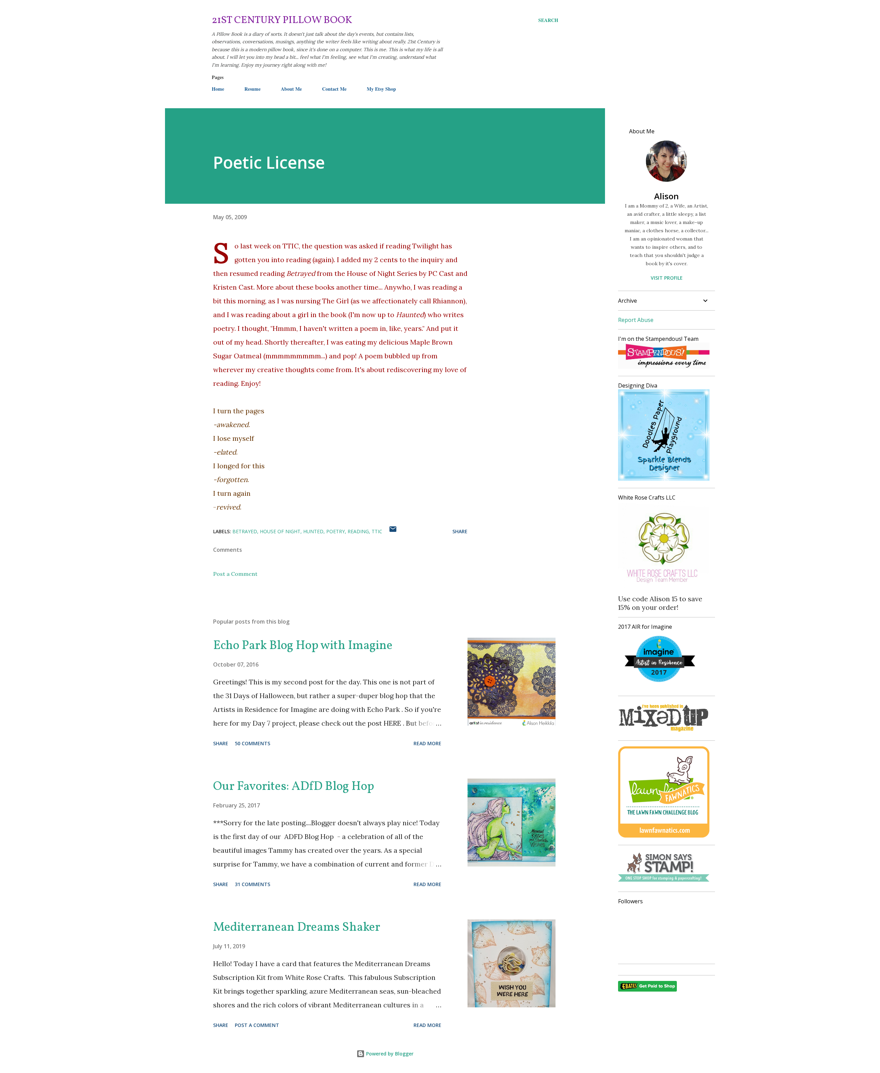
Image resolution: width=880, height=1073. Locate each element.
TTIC (377, 531)
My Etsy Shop (381, 88)
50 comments (252, 743)
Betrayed (244, 531)
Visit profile (667, 278)
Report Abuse (635, 320)
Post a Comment (235, 573)
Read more (427, 743)
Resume (252, 88)
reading (358, 531)
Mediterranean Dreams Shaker (296, 927)
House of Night (280, 531)
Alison (666, 196)
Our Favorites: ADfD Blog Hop (293, 786)
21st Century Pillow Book (282, 20)
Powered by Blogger (389, 1053)
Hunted (313, 531)
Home (218, 88)
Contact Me (334, 88)
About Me (291, 88)
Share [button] (460, 531)
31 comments (252, 884)
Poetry (335, 531)
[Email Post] (393, 531)
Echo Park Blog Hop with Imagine (303, 646)
